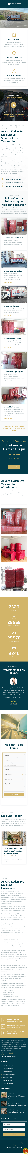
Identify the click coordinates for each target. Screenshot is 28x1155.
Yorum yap (7, 855)
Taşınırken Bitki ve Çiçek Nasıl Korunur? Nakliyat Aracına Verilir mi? (13, 851)
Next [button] (18, 681)
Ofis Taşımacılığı (7, 1077)
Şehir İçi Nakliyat (7, 1071)
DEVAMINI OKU (8, 247)
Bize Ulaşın (8, 1147)
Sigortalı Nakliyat (7, 1080)
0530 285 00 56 (14, 454)
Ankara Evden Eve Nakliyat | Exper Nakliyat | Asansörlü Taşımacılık (14, 1144)
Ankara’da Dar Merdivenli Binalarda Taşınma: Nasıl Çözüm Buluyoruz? (17, 1104)
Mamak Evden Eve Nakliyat (8, 1056)
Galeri (5, 500)
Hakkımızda (19, 1147)
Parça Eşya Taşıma (8, 1083)
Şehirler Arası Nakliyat (9, 1074)
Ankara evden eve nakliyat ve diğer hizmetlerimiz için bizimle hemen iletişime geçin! (14, 428)
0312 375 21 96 (14, 458)
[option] (13, 691)
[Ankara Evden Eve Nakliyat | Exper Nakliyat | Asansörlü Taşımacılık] (14, 4)
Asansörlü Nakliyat (8, 1068)
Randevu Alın (14, 467)
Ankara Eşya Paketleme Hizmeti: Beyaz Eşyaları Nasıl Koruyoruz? (17, 1111)
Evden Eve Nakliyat (8, 1065)
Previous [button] (8, 681)
